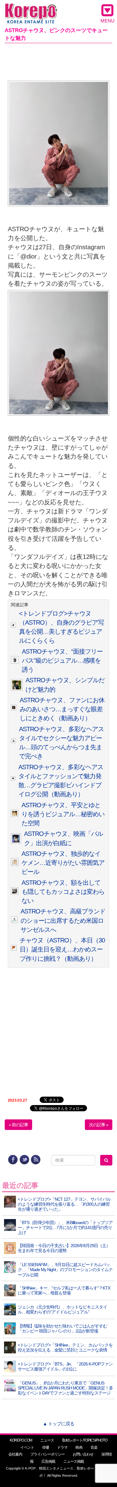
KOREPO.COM (21, 1440)
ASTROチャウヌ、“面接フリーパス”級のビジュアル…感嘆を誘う (62, 660)
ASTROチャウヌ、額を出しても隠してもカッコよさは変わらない (63, 891)
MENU (107, 20)
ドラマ (62, 1447)
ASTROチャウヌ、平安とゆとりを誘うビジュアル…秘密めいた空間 (63, 814)
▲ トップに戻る (58, 1423)
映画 (79, 1447)
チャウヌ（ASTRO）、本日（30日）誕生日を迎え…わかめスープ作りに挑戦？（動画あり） (62, 949)
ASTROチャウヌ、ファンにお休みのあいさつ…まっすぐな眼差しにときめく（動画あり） (62, 709)
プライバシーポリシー (47, 1454)
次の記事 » (98, 1124)
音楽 (93, 1447)
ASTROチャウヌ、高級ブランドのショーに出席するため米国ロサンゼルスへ (63, 920)
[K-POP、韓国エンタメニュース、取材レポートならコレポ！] (31, 9)
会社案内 (15, 1454)
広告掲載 (48, 1461)
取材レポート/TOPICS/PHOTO (84, 1440)
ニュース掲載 (73, 1461)
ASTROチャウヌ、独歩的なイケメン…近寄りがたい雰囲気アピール (63, 862)
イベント (27, 1447)
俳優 (45, 1447)
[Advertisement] (58, 61)
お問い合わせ (83, 1454)
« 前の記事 (18, 1124)
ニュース (47, 1440)
